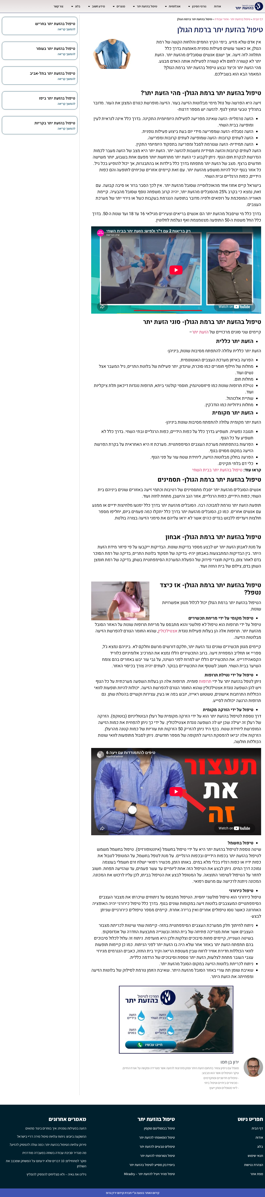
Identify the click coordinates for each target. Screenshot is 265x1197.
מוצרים (121, 6)
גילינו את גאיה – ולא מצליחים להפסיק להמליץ (56, 1174)
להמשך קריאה (66, 29)
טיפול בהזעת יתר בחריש (55, 24)
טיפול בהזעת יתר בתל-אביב (52, 73)
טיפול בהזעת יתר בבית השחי (217, 470)
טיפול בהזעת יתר (147, 6)
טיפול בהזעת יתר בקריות (55, 123)
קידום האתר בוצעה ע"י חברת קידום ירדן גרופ (132, 1193)
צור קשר (58, 6)
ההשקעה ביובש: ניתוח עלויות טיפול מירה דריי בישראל (51, 1136)
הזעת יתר (200, 332)
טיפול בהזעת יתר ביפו (57, 98)
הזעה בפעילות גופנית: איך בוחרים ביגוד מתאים (55, 1128)
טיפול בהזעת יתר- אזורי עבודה (232, 19)
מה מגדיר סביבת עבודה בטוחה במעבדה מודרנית (54, 1152)
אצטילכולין (168, 631)
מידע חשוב (98, 6)
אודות (217, 6)
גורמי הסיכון (199, 6)
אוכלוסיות (174, 6)
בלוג (77, 6)
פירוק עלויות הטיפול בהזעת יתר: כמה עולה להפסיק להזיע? (48, 1144)
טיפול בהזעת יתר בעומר (55, 48)
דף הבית (258, 19)
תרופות (205, 681)
